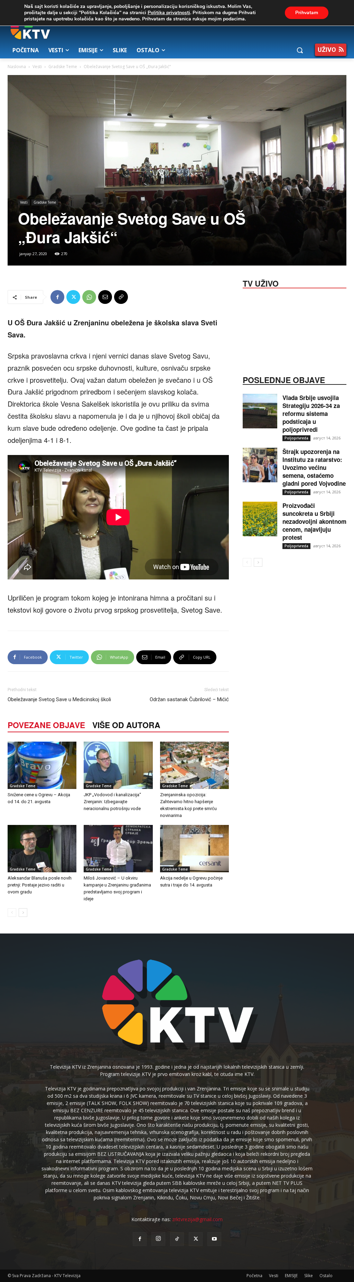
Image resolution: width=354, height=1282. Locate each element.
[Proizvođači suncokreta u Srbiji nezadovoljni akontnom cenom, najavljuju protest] (260, 519)
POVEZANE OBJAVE (46, 725)
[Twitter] (73, 297)
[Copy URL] (121, 297)
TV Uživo (261, 283)
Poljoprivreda (296, 438)
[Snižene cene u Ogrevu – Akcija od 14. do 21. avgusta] (42, 765)
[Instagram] (158, 1239)
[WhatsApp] (89, 297)
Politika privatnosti (169, 12)
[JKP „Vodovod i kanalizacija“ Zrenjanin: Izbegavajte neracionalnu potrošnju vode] (118, 765)
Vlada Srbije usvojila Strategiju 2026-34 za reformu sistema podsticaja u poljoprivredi (311, 413)
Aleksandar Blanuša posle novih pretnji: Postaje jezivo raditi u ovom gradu (40, 884)
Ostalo (326, 1276)
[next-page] (23, 912)
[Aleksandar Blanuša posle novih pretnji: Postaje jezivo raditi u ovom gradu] (42, 848)
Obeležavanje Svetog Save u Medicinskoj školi (59, 699)
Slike (308, 1276)
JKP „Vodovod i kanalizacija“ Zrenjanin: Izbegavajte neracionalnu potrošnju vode (112, 801)
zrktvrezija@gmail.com (197, 1219)
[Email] (105, 297)
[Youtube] (214, 1239)
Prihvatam (306, 12)
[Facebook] (57, 297)
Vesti (37, 66)
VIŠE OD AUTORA (126, 725)
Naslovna (17, 66)
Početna (254, 1276)
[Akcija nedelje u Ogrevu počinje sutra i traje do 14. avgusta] (194, 848)
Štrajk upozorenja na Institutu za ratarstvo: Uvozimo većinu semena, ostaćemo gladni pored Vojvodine (314, 467)
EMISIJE (291, 1276)
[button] (299, 50)
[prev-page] (12, 912)
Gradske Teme (62, 66)
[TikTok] (177, 1239)
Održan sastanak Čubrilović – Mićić (189, 699)
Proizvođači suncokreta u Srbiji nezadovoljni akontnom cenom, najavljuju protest (314, 521)
